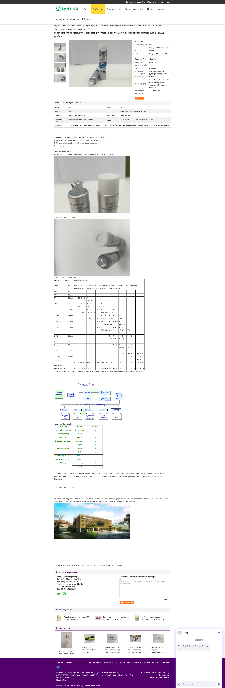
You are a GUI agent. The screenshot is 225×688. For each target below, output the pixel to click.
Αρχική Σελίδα (59, 26)
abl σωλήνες (91, 565)
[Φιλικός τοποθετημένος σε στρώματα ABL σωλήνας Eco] (137, 618)
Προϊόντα (97, 9)
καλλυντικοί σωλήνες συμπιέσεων (75, 565)
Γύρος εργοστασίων (134, 9)
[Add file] (178, 684)
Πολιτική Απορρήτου (64, 673)
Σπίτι (86, 9)
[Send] (219, 684)
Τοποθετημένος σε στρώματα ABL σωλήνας (92, 26)
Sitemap (165, 662)
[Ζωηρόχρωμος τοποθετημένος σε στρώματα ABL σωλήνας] (98, 618)
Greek (167, 2)
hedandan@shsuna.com (159, 677)
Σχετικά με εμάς (122, 662)
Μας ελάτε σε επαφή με (67, 19)
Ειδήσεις (86, 19)
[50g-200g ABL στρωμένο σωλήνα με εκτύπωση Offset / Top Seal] (89, 638)
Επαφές (155, 662)
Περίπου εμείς (114, 9)
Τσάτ (138, 98)
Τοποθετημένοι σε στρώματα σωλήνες (110, 565)
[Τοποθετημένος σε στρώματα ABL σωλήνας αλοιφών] (59, 618)
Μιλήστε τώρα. (153, 2)
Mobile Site (62, 680)
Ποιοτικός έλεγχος (156, 9)
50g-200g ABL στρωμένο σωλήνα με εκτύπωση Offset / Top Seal (89, 651)
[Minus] (219, 632)
